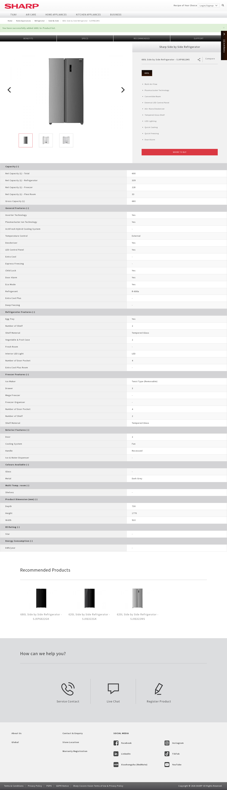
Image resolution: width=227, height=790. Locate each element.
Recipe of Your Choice (185, 5)
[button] (224, 27)
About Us (17, 733)
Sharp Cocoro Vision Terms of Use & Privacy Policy (98, 786)
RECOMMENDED (142, 38)
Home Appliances (56, 14)
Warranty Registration (75, 751)
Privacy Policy (35, 786)
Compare (210, 58)
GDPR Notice (62, 786)
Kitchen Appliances (88, 14)
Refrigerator (40, 21)
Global (15, 742)
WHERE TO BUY (179, 152)
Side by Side (53, 21)
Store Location (71, 742)
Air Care (31, 14)
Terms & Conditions (13, 786)
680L (147, 73)
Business (116, 14)
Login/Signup (207, 5)
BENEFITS (28, 38)
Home (10, 21)
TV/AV (13, 14)
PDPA (49, 786)
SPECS (85, 38)
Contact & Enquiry (73, 733)
